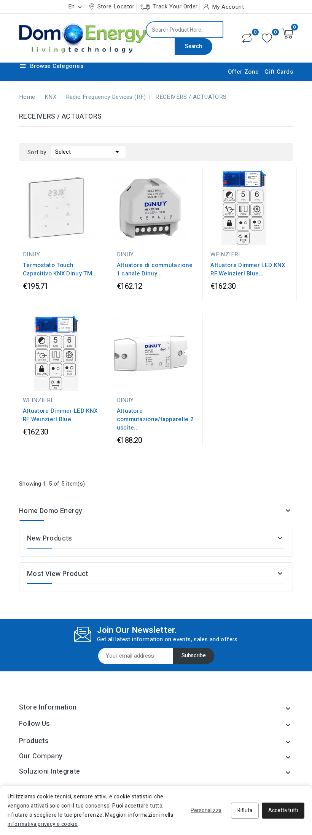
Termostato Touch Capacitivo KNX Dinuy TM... (60, 269)
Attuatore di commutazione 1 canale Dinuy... (155, 269)
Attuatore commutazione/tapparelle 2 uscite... (155, 419)
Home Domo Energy (50, 511)
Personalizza (206, 810)
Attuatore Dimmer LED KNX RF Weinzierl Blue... (247, 269)
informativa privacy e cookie (43, 824)
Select (88, 151)
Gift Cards (278, 72)
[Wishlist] (267, 38)
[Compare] (247, 38)
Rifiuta (244, 810)
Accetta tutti (283, 810)
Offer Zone (243, 72)
